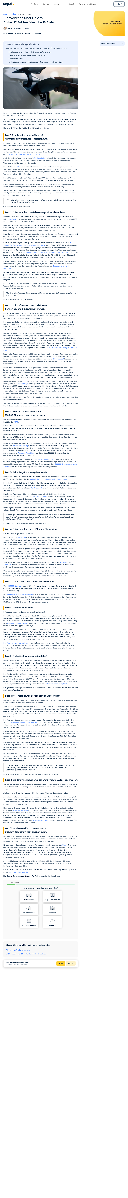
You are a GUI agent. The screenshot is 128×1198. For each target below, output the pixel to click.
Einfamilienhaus (29, 913)
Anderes (52, 925)
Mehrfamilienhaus (29, 925)
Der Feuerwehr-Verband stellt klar (15, 643)
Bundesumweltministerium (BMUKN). (25, 722)
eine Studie (13, 219)
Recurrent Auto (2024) (26, 453)
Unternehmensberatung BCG (56, 684)
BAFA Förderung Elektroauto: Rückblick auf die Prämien (27, 954)
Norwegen (63, 562)
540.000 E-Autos (14, 586)
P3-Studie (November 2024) (43, 459)
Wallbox (64, 845)
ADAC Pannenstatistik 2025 (17, 623)
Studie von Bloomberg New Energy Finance (23, 154)
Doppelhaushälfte (52, 900)
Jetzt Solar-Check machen (19, 872)
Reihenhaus (29, 900)
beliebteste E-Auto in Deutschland (19, 595)
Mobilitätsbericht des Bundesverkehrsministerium (48, 479)
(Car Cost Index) (39, 158)
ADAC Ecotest (36, 488)
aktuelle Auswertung (20, 446)
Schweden (7, 565)
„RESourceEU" (58, 359)
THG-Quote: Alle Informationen (18, 950)
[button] (36, 4)
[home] (8, 4)
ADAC (18, 167)
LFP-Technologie (22, 384)
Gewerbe (52, 913)
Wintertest (21, 538)
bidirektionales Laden (40, 820)
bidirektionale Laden (20, 810)
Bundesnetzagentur (39, 497)
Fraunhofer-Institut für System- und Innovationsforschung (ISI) (46, 252)
